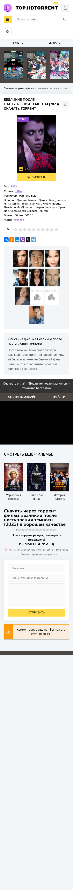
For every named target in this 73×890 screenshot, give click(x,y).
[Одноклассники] (11, 239)
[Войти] (65, 8)
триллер (19, 220)
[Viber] (22, 239)
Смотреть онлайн (22, 397)
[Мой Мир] (17, 239)
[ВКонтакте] (6, 239)
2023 (14, 186)
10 (56, 229)
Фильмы (18, 42)
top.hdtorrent (37, 7)
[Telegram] (33, 239)
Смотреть (39, 177)
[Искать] (64, 19)
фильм (30, 88)
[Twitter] (28, 239)
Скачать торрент (14, 88)
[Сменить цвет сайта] (8, 31)
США (18, 191)
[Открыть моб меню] (8, 19)
